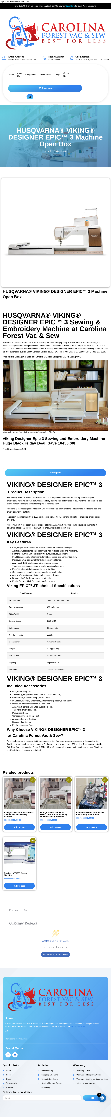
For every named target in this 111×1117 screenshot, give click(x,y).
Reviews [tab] (13, 910)
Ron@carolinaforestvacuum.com (22, 59)
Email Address (16, 56)
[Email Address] (4, 58)
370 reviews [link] (21, 1039)
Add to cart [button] (19, 827)
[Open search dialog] (29, 96)
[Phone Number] (44, 58)
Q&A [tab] (24, 910)
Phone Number (56, 56)
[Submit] (93, 1098)
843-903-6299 (54, 59)
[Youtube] (15, 1054)
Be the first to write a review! (55, 954)
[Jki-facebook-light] (8, 1054)
